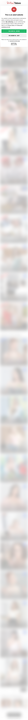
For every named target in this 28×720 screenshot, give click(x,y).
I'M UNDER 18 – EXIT (14, 35)
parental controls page (15, 41)
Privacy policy (11, 25)
